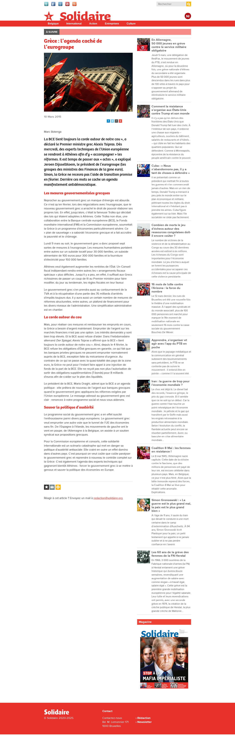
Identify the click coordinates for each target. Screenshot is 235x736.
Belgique (53, 23)
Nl (188, 16)
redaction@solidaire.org (108, 498)
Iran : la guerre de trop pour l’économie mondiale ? (171, 383)
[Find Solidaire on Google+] (60, 6)
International (74, 23)
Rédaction (143, 718)
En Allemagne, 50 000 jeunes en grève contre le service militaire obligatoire (169, 45)
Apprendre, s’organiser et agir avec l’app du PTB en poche (169, 343)
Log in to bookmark (46, 487)
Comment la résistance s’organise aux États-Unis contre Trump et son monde (171, 110)
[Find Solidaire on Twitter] (46, 6)
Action (93, 23)
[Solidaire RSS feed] (74, 6)
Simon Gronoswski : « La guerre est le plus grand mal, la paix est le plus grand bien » (171, 505)
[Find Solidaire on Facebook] (53, 6)
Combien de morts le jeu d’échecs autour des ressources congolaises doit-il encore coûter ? (171, 230)
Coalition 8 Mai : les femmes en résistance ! (171, 449)
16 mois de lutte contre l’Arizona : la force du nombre (167, 288)
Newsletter (144, 722)
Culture (131, 23)
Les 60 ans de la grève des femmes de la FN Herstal (170, 554)
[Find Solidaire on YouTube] (67, 6)
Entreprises (112, 23)
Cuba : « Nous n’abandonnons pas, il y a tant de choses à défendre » (171, 169)
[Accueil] (58, 714)
